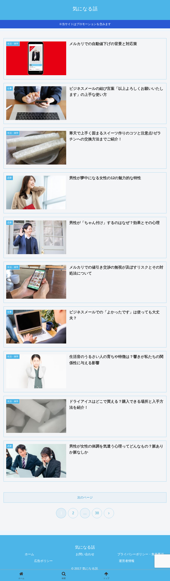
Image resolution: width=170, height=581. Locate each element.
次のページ (85, 497)
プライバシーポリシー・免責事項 (140, 554)
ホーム (29, 554)
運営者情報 (126, 561)
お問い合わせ (85, 554)
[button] (157, 539)
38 (97, 513)
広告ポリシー (43, 561)
